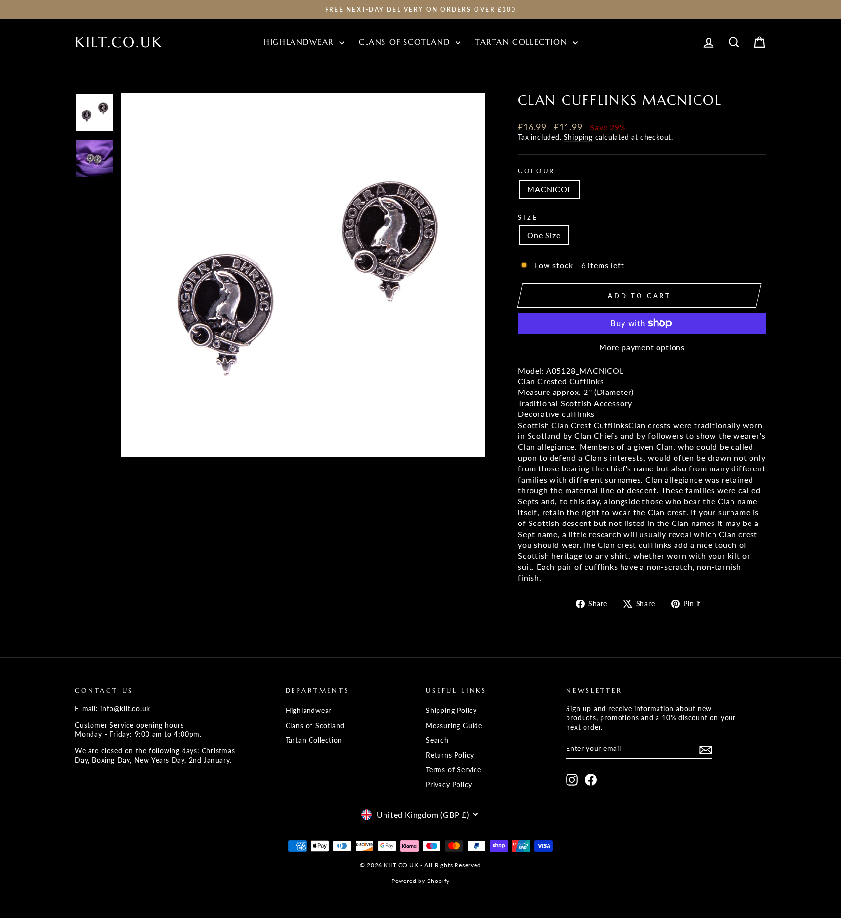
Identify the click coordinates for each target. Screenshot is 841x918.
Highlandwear (300, 42)
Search (437, 740)
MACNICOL (549, 189)
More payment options (642, 347)
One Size (543, 235)
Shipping (578, 137)
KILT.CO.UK (119, 42)
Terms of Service (453, 770)
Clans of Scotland (406, 42)
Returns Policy (450, 755)
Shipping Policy (451, 710)
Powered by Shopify (420, 880)
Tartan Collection (522, 42)
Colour (536, 171)
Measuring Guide (454, 726)
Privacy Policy (449, 784)
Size (528, 217)
